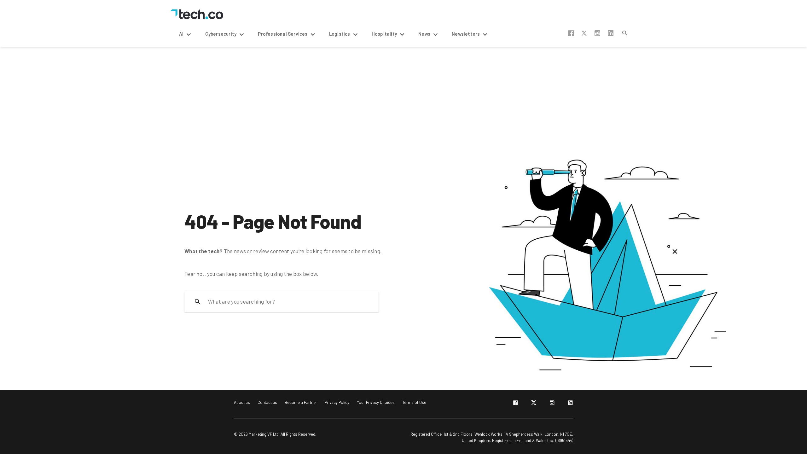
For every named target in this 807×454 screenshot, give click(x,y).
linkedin (610, 33)
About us (242, 402)
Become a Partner (301, 402)
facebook (571, 33)
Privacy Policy (337, 402)
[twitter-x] (534, 403)
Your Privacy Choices (376, 402)
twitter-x (584, 33)
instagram (597, 33)
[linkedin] (570, 403)
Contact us (267, 402)
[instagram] (552, 403)
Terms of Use (414, 402)
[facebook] (515, 403)
